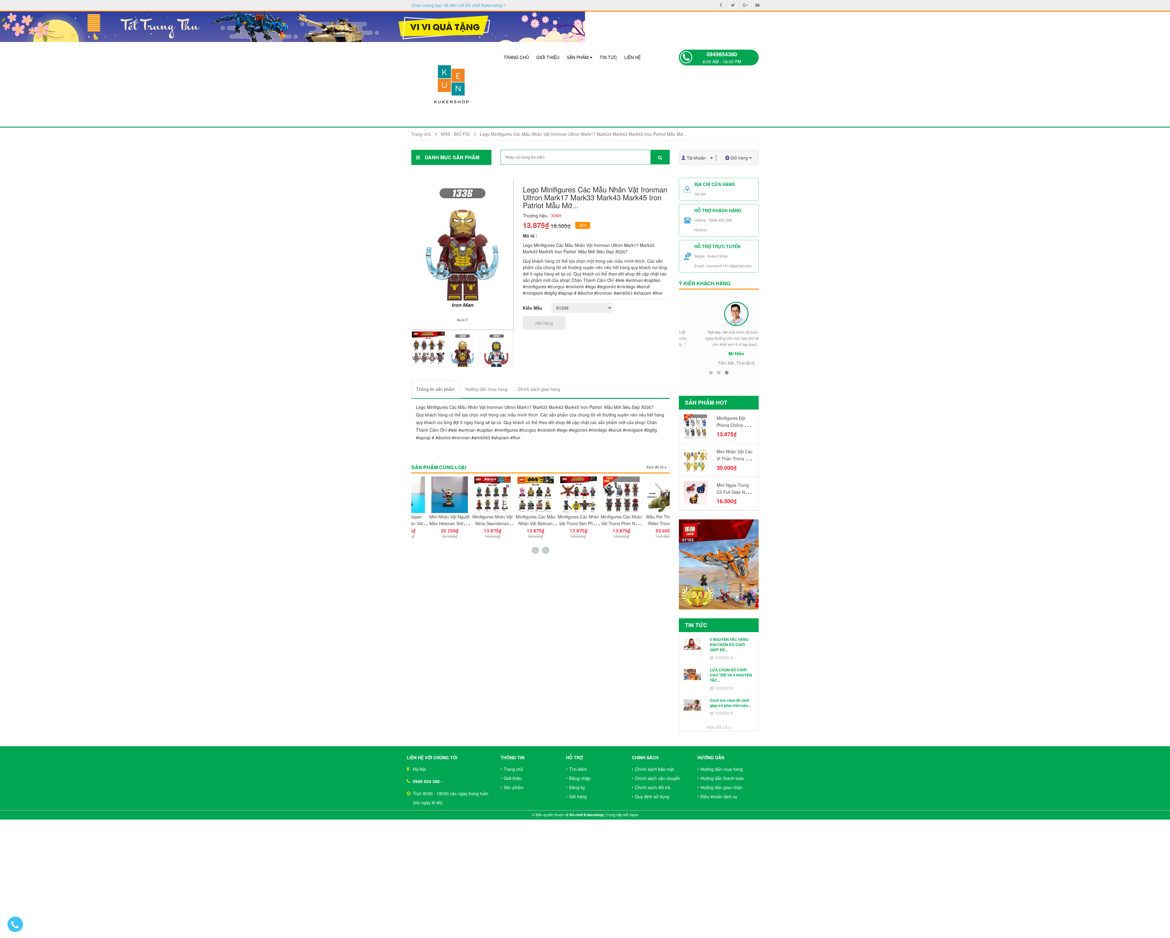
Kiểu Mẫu (532, 308)
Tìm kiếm (578, 769)
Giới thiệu (547, 57)
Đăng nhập (579, 778)
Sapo (633, 814)
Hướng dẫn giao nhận (721, 787)
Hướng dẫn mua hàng (721, 769)
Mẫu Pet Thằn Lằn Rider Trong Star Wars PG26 (648, 523)
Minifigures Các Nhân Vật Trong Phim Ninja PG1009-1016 (605, 523)
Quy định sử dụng (652, 796)
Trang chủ (516, 57)
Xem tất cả (655, 466)
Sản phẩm (578, 57)
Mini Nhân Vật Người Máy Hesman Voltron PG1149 (433, 523)
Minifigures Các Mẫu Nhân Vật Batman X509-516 (519, 523)
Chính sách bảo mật (654, 769)
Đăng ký (577, 787)
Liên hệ (632, 57)
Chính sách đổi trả (652, 787)
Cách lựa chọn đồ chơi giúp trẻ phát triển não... (730, 702)
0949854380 (722, 54)
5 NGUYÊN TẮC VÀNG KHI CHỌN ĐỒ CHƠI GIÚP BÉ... (729, 645)
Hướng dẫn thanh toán (722, 778)
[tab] (435, 389)
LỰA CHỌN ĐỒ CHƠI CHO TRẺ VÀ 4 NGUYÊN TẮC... (731, 675)
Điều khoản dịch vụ (718, 796)
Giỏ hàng (578, 796)
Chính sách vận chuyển (657, 778)
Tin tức (608, 57)
